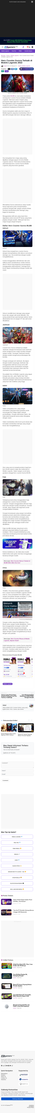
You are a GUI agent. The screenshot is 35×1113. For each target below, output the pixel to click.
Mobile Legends (15, 55)
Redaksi (3, 1075)
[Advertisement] (17, 19)
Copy (6, 71)
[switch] (32, 47)
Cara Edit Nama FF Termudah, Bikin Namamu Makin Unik (22, 995)
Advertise (3, 1079)
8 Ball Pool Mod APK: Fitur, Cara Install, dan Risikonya (22, 965)
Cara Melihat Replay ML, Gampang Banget (20, 975)
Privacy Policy (30, 1107)
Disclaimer (31, 1106)
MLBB (13, 96)
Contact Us (4, 1078)
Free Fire (15, 987)
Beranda (3, 55)
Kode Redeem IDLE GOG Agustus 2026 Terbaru (8, 734)
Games (8, 55)
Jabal (5, 66)
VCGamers (9, 1105)
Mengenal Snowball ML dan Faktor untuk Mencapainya (21, 1005)
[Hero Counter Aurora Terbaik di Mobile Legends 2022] (12, 69)
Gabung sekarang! (17, 1099)
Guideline (31, 1105)
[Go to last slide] (29, 720)
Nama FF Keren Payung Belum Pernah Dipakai (25, 735)
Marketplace (4, 1073)
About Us (3, 1076)
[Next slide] (32, 720)
